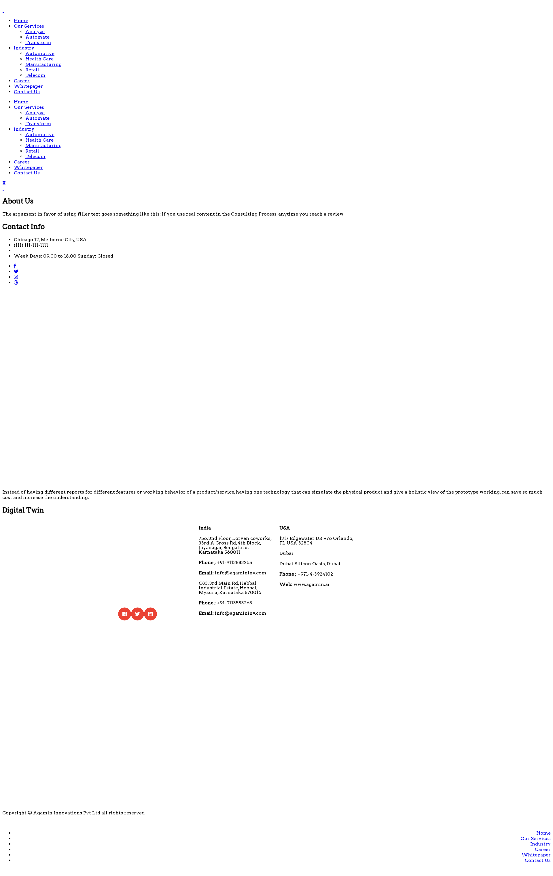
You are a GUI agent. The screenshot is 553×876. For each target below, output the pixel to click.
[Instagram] (16, 277)
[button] (124, 614)
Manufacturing (43, 64)
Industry (24, 48)
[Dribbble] (16, 282)
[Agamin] (3, 10)
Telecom (35, 75)
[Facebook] (15, 266)
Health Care (39, 59)
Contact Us (27, 91)
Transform (38, 42)
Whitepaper (28, 86)
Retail (32, 70)
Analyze (35, 31)
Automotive (39, 53)
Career (22, 80)
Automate (37, 37)
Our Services (29, 26)
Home (21, 20)
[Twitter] (16, 271)
